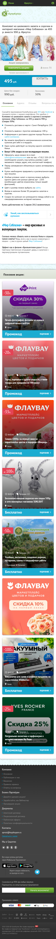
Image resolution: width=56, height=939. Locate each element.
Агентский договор (12, 813)
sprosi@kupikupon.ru (11, 832)
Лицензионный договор (14, 816)
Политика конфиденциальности (17, 823)
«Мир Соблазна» (12, 225)
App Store (9, 865)
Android (49, 112)
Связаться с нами (9, 836)
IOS (39, 112)
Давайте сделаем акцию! (14, 797)
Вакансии (7, 781)
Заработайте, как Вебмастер (16, 800)
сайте (38, 187)
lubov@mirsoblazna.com (15, 157)
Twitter (11, 847)
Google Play (26, 865)
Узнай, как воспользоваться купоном (24, 214)
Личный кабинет (53, 3)
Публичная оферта (11, 819)
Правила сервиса (11, 784)
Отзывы (32, 103)
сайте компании (12, 137)
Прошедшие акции (11, 804)
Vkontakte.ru (7, 847)
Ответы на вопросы (12, 787)
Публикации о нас (11, 777)
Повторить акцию (18, 67)
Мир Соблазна (35, 241)
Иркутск (28, 3)
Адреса (20, 103)
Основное (8, 103)
